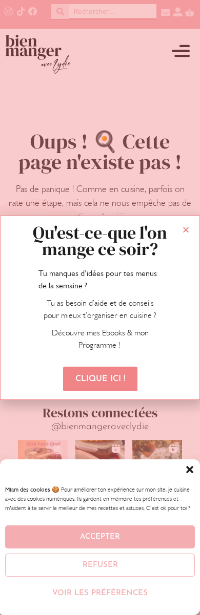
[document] (100, 307)
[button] (190, 469)
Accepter (100, 537)
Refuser (100, 565)
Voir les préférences (100, 593)
